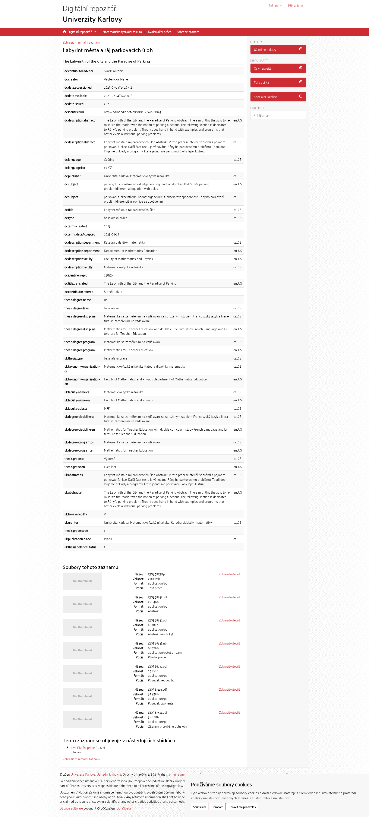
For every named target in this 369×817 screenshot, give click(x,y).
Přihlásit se (261, 115)
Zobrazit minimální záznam (81, 42)
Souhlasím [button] (199, 806)
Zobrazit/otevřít (229, 574)
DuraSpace (124, 808)
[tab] (278, 49)
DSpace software (71, 808)
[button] (275, 5)
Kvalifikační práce (159, 32)
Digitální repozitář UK (82, 32)
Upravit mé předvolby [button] (242, 806)
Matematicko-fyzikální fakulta (122, 32)
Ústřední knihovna (109, 774)
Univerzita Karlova (83, 774)
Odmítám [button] (217, 806)
